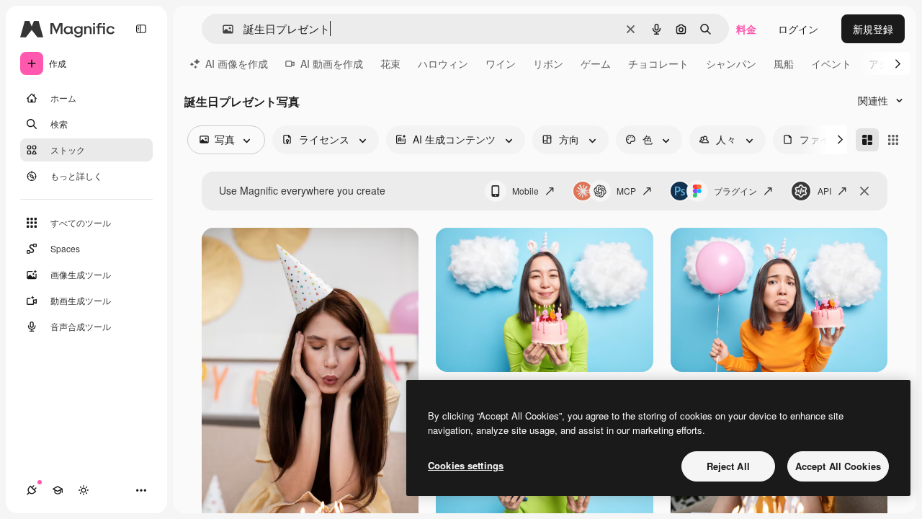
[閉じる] (864, 191)
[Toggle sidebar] (141, 28)
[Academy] (57, 490)
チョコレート (658, 63)
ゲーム (596, 63)
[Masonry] (867, 139)
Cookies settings (465, 465)
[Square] (893, 139)
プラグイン (735, 191)
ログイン (798, 29)
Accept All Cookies (838, 466)
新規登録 (873, 29)
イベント (831, 63)
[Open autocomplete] (222, 29)
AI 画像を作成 (236, 63)
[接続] (31, 490)
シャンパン (731, 63)
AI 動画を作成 (331, 63)
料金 (746, 29)
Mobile (525, 191)
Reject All (728, 466)
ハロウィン (443, 63)
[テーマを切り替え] (83, 490)
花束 (390, 63)
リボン (548, 63)
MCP (626, 191)
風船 (784, 63)
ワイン (500, 63)
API (824, 191)
